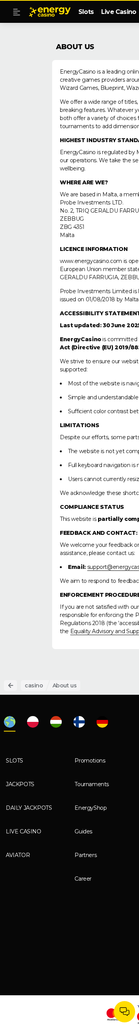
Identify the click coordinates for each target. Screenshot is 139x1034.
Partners (86, 855)
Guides (83, 831)
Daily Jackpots (29, 807)
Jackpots (20, 784)
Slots (85, 11)
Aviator (18, 855)
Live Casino (118, 11)
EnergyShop (91, 807)
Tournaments (92, 784)
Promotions (90, 760)
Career (83, 878)
